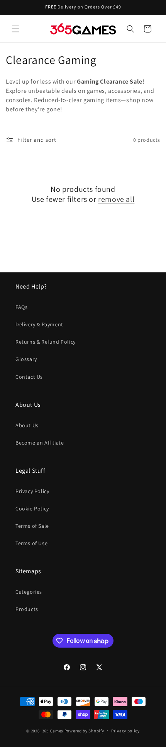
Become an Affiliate (39, 442)
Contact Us (29, 376)
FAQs (21, 307)
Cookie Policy (32, 508)
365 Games (52, 730)
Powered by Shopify (84, 730)
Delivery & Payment (39, 324)
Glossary (26, 359)
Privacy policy (125, 731)
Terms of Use (31, 543)
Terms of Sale (32, 525)
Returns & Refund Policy (45, 341)
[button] (15, 28)
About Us (27, 425)
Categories (28, 591)
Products (26, 609)
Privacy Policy (32, 491)
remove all (116, 199)
